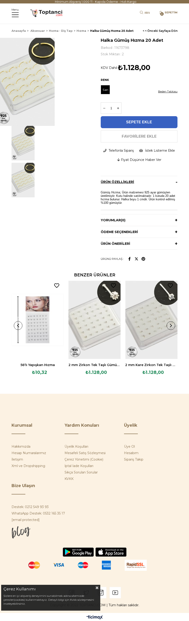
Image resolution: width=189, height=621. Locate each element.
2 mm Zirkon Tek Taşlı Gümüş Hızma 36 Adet (94, 365)
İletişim (17, 459)
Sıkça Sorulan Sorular (81, 472)
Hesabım (131, 453)
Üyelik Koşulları (76, 446)
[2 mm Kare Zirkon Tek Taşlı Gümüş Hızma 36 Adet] (151, 320)
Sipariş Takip (133, 459)
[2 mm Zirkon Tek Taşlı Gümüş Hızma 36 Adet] (94, 320)
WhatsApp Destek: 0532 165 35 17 (38, 513)
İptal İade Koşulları (79, 466)
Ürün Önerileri (115, 244)
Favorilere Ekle (56, 285)
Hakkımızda (21, 446)
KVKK (69, 479)
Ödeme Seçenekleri (119, 232)
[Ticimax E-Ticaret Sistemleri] (94, 617)
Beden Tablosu (167, 91)
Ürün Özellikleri (117, 182)
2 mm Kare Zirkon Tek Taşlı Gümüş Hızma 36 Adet (151, 365)
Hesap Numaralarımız (29, 453)
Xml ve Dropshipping (28, 466)
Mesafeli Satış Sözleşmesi (85, 453)
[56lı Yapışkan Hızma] (38, 320)
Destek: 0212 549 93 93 (30, 507)
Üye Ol (129, 446)
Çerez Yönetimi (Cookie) (84, 459)
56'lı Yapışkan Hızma (38, 365)
